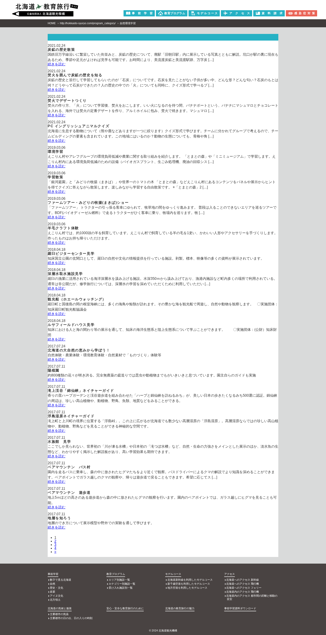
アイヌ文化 (56, 595)
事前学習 (53, 574)
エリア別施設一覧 (119, 579)
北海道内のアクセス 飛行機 (242, 591)
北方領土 (55, 599)
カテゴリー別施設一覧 (122, 583)
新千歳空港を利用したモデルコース (188, 583)
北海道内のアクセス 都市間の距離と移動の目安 (251, 597)
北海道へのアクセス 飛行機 (242, 583)
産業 (52, 591)
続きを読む (56, 64)
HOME (52, 23)
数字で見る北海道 (60, 579)
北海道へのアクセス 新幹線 (242, 579)
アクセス (229, 574)
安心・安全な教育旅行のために (125, 608)
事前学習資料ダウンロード (240, 608)
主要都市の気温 (59, 614)
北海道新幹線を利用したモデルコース (190, 579)
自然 (52, 583)
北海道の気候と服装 (60, 608)
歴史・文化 (56, 587)
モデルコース (173, 574)
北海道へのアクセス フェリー (243, 587)
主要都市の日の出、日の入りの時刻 (71, 618)
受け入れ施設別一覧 (121, 587)
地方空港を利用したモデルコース (187, 587)
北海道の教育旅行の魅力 (179, 608)
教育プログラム (115, 574)
